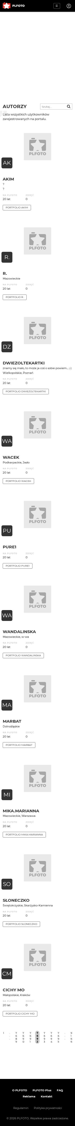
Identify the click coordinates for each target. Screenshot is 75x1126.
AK (7, 162)
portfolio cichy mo (20, 1013)
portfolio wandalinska (23, 655)
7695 (58, 1037)
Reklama (29, 1096)
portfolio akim (17, 207)
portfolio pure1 (17, 565)
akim (8, 179)
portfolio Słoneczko (21, 924)
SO (7, 884)
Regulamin (20, 1108)
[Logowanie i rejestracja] (69, 6)
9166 (71, 1037)
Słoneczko (16, 900)
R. (6, 257)
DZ (7, 346)
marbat (12, 721)
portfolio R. (15, 297)
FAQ (60, 1090)
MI (6, 794)
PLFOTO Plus (42, 1090)
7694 (51, 1037)
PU (7, 530)
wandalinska (19, 631)
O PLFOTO (19, 1090)
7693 (44, 1037)
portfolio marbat (19, 744)
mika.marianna (21, 810)
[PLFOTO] (13, 6)
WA (7, 441)
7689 (16, 1037)
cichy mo (14, 989)
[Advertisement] (37, 51)
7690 (23, 1037)
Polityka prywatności (48, 1108)
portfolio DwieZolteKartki (26, 391)
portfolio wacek (18, 481)
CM (6, 973)
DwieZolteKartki (24, 362)
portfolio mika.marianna (24, 834)
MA (6, 705)
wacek (11, 457)
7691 (30, 1037)
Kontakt (46, 1096)
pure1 (9, 546)
